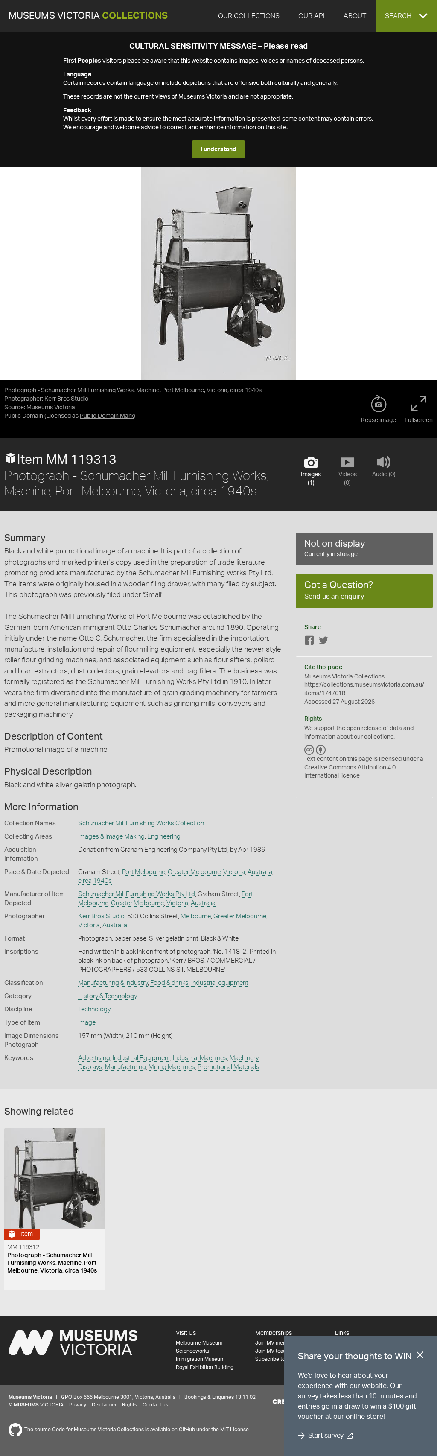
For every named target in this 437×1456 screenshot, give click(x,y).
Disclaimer (104, 1404)
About (355, 16)
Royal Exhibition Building (204, 1367)
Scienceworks (192, 1351)
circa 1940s (95, 881)
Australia (260, 872)
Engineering (164, 836)
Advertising (94, 1058)
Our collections (249, 16)
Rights (129, 1404)
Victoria (234, 872)
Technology (94, 1009)
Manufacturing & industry (113, 983)
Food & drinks (169, 983)
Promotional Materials (228, 1067)
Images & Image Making (111, 836)
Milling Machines (172, 1067)
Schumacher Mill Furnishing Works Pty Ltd (136, 894)
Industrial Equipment (141, 1058)
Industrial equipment (219, 983)
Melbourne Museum (199, 1342)
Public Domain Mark (107, 416)
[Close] (420, 1356)
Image (87, 1022)
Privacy (77, 1404)
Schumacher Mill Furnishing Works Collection (141, 823)
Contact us (155, 1404)
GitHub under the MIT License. (214, 1429)
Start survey (326, 1435)
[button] (406, 16)
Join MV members (276, 1342)
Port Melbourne (143, 872)
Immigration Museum (200, 1359)
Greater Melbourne (194, 872)
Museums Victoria (88, 16)
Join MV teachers (275, 1351)
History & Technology (107, 996)
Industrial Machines (200, 1058)
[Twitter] (323, 642)
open (353, 728)
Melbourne (196, 916)
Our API (311, 16)
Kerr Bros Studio (101, 916)
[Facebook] (309, 642)
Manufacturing (125, 1067)
